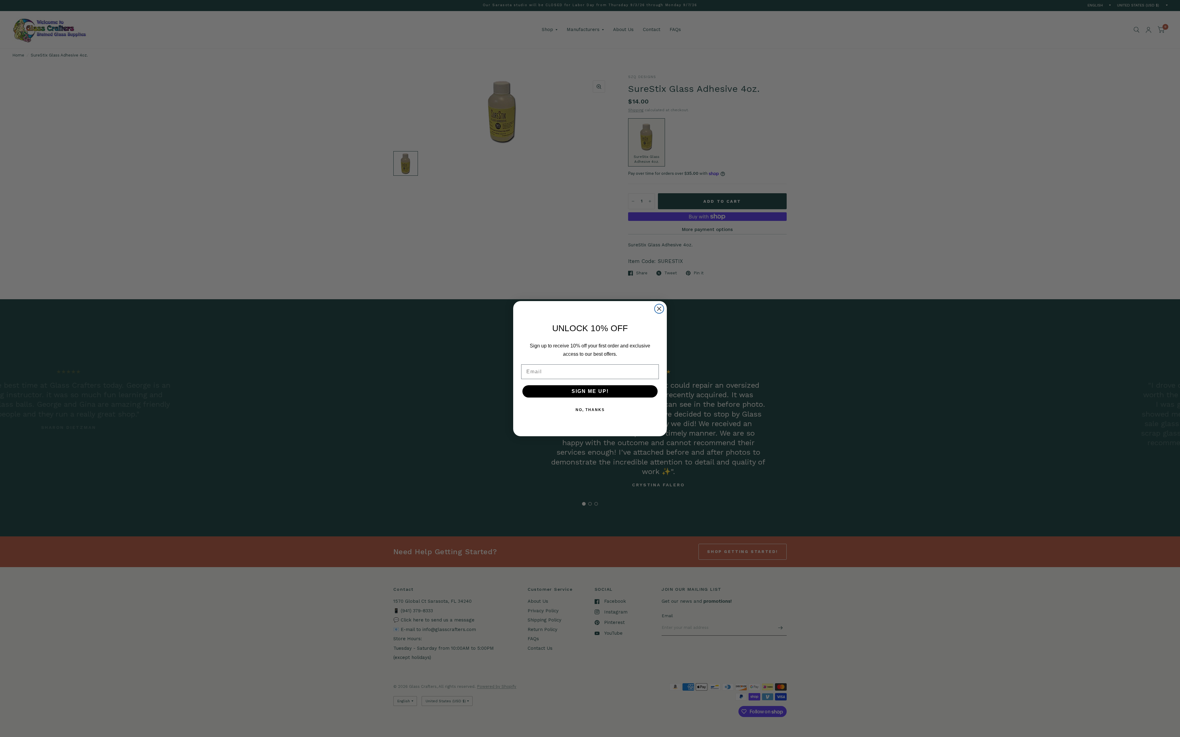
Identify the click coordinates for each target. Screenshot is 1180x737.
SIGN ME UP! (590, 391)
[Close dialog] (659, 308)
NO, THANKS (590, 410)
